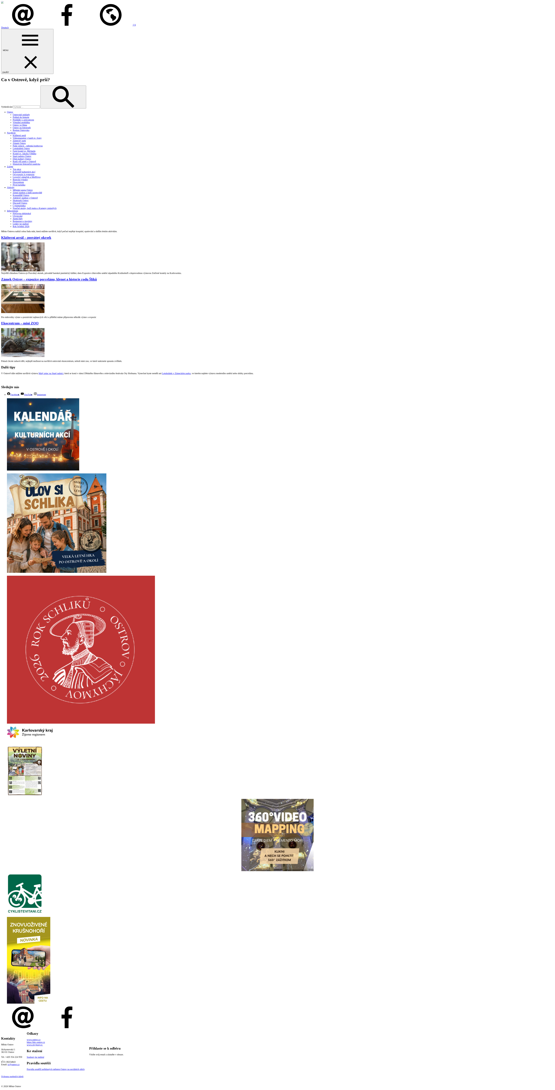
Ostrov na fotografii (22, 127)
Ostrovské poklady (21, 114)
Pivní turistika (19, 185)
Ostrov (10, 112)
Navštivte (11, 133)
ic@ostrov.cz (14, 1064)
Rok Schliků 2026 (21, 226)
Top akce (17, 169)
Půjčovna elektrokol (22, 213)
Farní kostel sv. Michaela (24, 151)
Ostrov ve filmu (20, 125)
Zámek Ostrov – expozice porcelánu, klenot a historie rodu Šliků (49, 279)
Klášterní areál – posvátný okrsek (26, 237)
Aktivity (10, 187)
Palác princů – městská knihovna (28, 146)
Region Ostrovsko (21, 130)
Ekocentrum (18, 182)
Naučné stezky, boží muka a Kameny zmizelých (35, 208)
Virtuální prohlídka (21, 122)
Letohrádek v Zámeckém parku (176, 373)
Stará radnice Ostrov (22, 156)
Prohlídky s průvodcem (23, 120)
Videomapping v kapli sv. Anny (27, 138)
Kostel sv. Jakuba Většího (24, 153)
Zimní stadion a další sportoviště (27, 192)
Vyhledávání (7, 107)
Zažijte (10, 166)
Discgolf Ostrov (20, 203)
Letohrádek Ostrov (21, 148)
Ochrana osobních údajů (12, 1076)
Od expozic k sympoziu (23, 174)
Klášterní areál (19, 135)
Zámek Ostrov (19, 143)
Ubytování (17, 216)
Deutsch (5, 27)
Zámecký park (19, 140)
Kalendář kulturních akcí (24, 172)
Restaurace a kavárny (22, 221)
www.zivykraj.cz (35, 1045)
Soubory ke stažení (35, 1057)
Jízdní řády (18, 218)
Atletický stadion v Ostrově (25, 198)
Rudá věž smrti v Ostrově (24, 161)
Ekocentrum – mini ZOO (20, 323)
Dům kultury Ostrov (22, 159)
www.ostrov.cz (33, 1039)
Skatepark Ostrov (21, 200)
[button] (112, 25)
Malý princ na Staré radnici (51, 373)
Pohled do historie (21, 117)
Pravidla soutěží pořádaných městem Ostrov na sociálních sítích (56, 1069)
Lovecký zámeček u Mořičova (26, 177)
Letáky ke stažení (21, 224)
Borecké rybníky (20, 179)
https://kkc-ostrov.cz (36, 1042)
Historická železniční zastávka (26, 164)
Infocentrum (12, 211)
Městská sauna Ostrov (23, 190)
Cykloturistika (19, 205)
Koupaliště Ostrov (21, 195)
